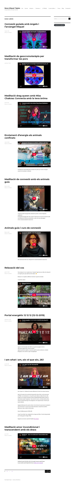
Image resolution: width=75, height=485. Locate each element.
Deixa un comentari (8, 32)
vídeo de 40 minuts (38, 462)
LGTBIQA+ (44, 8)
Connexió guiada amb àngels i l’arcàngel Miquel (22, 25)
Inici (22, 8)
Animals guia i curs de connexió (23, 228)
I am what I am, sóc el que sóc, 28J (24, 359)
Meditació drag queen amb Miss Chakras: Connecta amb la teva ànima (26, 97)
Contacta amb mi (59, 25)
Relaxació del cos (14, 267)
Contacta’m (67, 8)
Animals (31, 8)
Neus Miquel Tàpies (12, 8)
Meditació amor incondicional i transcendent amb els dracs (22, 428)
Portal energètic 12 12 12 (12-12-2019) (25, 315)
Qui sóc (26, 8)
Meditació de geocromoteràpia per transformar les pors (24, 57)
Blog (63, 8)
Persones (38, 8)
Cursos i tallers (52, 8)
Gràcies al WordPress (16, 479)
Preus (59, 8)
